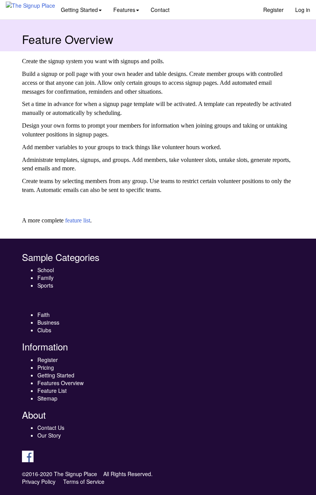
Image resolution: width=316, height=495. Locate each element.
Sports (45, 285)
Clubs (44, 330)
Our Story (49, 435)
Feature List (52, 390)
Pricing (45, 367)
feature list (77, 220)
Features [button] (124, 9)
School (45, 270)
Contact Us (50, 427)
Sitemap (47, 398)
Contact (160, 9)
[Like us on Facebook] (28, 456)
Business (48, 322)
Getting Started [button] (79, 9)
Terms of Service (83, 481)
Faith (43, 314)
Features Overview (60, 383)
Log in (302, 9)
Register (273, 9)
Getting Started (55, 375)
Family (45, 277)
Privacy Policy (38, 481)
